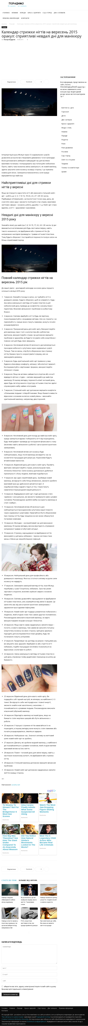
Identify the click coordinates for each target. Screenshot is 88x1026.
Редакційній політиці (43, 1017)
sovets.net (15, 785)
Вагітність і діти (67, 108)
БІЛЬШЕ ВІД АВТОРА (28, 880)
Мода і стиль (66, 128)
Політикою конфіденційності (36, 1021)
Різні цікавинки (67, 148)
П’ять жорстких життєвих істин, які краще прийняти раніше (29, 923)
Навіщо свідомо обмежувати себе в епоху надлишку (8, 900)
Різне (63, 144)
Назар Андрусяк (9, 39)
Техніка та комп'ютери (70, 168)
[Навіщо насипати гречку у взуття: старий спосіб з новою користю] (48, 890)
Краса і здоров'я (67, 124)
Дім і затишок (59, 13)
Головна (6, 13)
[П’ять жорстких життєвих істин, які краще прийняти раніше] (29, 913)
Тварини (64, 164)
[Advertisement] (44, 58)
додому (4, 24)
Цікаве (64, 172)
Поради (23, 13)
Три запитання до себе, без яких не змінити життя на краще (48, 923)
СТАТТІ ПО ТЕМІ (9, 880)
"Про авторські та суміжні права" (13, 1017)
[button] (83, 13)
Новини (15, 13)
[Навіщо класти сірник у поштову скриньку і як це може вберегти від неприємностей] (10, 913)
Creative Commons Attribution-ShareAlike (15, 1019)
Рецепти (64, 140)
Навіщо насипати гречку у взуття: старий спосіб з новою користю (48, 900)
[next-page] (30, 932)
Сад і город (47, 13)
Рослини (64, 152)
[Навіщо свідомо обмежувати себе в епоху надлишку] (10, 890)
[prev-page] (27, 932)
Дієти (63, 116)
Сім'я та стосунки (68, 160)
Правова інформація (11, 18)
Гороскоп (65, 112)
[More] (46, 82)
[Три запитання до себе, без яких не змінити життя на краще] (48, 913)
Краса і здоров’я (34, 13)
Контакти (25, 18)
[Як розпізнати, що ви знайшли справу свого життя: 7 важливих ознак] (29, 890)
